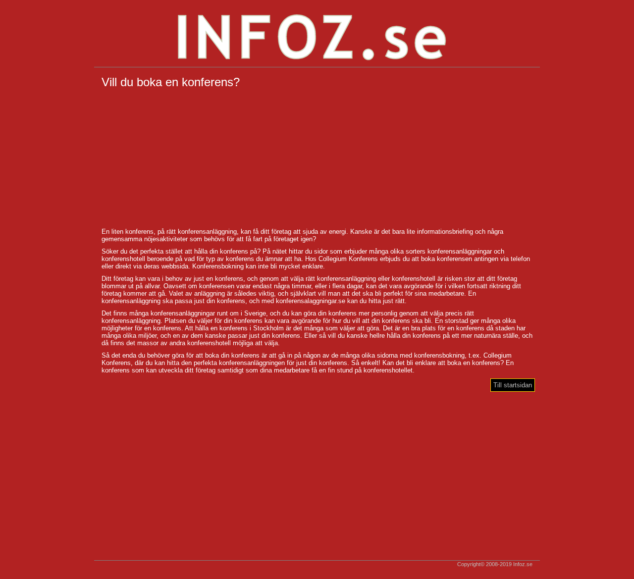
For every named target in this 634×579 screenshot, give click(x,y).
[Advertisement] (317, 158)
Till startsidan (512, 385)
